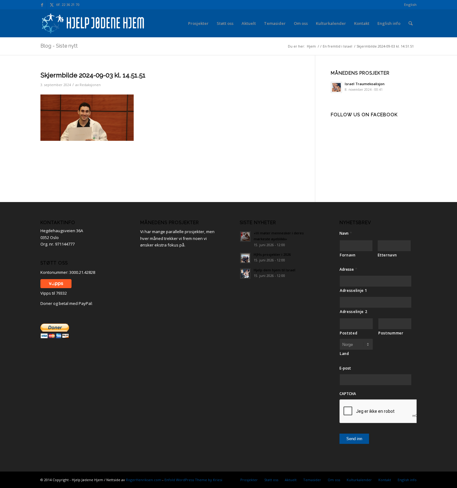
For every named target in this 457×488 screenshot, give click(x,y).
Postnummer (391, 333)
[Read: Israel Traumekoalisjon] (336, 87)
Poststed (348, 333)
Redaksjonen (90, 85)
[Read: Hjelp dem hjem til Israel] (245, 273)
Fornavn (348, 255)
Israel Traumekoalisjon (365, 83)
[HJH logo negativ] (93, 23)
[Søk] (410, 23)
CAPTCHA (347, 393)
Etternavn (387, 255)
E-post (345, 368)
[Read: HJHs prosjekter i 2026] (245, 258)
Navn (345, 233)
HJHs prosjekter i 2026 (272, 254)
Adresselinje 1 (353, 290)
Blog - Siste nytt (59, 46)
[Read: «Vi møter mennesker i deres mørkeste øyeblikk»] (245, 236)
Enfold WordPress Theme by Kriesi (193, 479)
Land (344, 353)
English (410, 4)
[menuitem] (409, 4)
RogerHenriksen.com (143, 479)
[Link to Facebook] (42, 4)
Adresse (348, 269)
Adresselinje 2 (353, 311)
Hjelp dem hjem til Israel (274, 270)
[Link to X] (51, 4)
